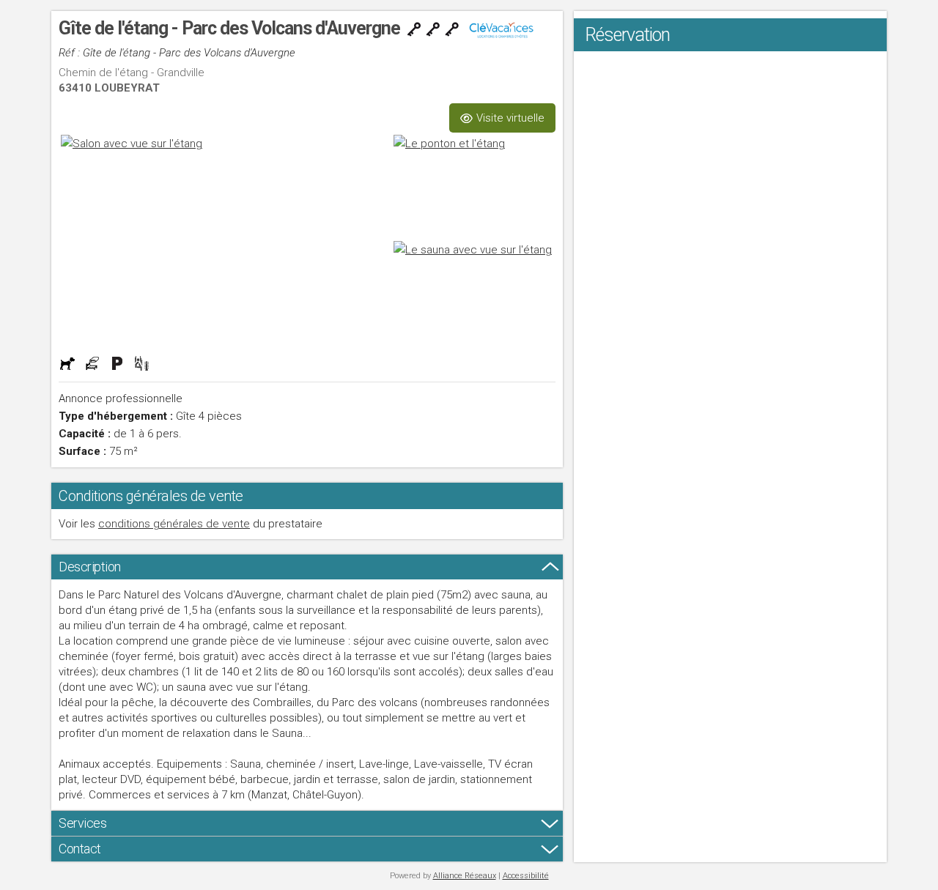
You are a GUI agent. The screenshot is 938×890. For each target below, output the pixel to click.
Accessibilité (526, 875)
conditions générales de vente (174, 523)
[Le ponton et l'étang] (473, 186)
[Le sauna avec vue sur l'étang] (473, 292)
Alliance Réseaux (464, 875)
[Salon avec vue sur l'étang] (225, 239)
